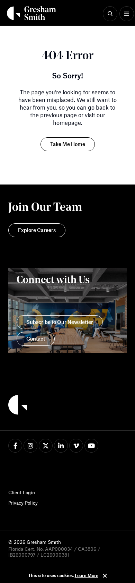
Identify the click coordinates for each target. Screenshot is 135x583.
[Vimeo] (76, 446)
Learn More (86, 575)
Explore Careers (37, 230)
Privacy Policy (23, 503)
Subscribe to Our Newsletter (59, 322)
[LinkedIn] (61, 446)
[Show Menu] (126, 13)
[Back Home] (31, 13)
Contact (35, 338)
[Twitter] (46, 446)
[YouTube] (91, 446)
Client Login (21, 492)
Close (104, 575)
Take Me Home (67, 144)
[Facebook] (15, 446)
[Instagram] (30, 446)
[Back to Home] (17, 406)
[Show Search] (110, 13)
